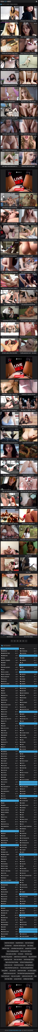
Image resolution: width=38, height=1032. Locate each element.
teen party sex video (11, 954)
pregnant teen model (30, 948)
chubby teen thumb (28, 979)
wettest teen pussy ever (10, 973)
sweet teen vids (8, 959)
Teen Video (5, 1)
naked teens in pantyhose (20, 956)
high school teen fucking (12, 962)
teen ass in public (15, 976)
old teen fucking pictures (26, 962)
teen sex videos (18, 959)
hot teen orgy (28, 954)
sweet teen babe (22, 970)
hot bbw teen (8, 945)
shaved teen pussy (18, 965)
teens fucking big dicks (13, 951)
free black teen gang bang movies (25, 973)
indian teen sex (8, 965)
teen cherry (30, 945)
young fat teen (17, 979)
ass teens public (32, 970)
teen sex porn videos (26, 951)
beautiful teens (19, 943)
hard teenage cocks (29, 959)
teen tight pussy (29, 965)
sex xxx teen (13, 970)
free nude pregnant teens (26, 967)
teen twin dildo (8, 979)
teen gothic (5, 970)
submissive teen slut (27, 976)
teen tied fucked (29, 943)
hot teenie (20, 954)
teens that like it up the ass (11, 967)
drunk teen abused (9, 943)
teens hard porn (5, 976)
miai (35, 976)
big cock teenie (32, 956)
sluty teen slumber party (19, 945)
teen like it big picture (7, 956)
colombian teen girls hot (17, 948)
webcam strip (5, 948)
